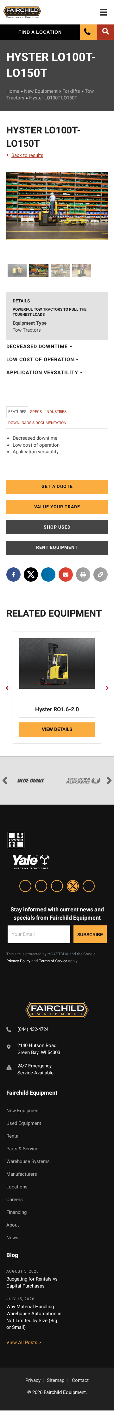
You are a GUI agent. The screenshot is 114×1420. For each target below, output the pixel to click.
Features (17, 412)
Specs (36, 412)
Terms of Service (53, 961)
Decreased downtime (37, 346)
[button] (57, 487)
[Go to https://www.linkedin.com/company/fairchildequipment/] (25, 887)
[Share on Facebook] (13, 574)
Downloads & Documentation (37, 423)
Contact (80, 1380)
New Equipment (41, 91)
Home (12, 91)
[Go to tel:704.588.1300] (57, 1030)
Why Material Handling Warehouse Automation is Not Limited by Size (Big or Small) (33, 1317)
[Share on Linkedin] (48, 574)
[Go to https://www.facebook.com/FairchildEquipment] (41, 887)
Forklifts (71, 91)
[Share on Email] (66, 574)
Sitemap (55, 1380)
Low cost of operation (41, 359)
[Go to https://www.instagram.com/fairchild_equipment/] (57, 887)
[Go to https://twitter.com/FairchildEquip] (73, 887)
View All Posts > (23, 1342)
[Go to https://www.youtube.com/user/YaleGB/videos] (88, 887)
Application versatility (43, 372)
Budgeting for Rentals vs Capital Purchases (32, 1282)
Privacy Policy (18, 961)
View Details (57, 729)
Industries (56, 412)
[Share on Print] (83, 574)
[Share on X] (31, 574)
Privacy (33, 1380)
